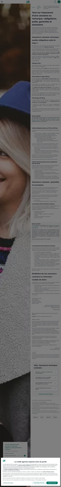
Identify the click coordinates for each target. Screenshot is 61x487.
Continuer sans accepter (8, 482)
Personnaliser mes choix (39, 482)
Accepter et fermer (52, 482)
